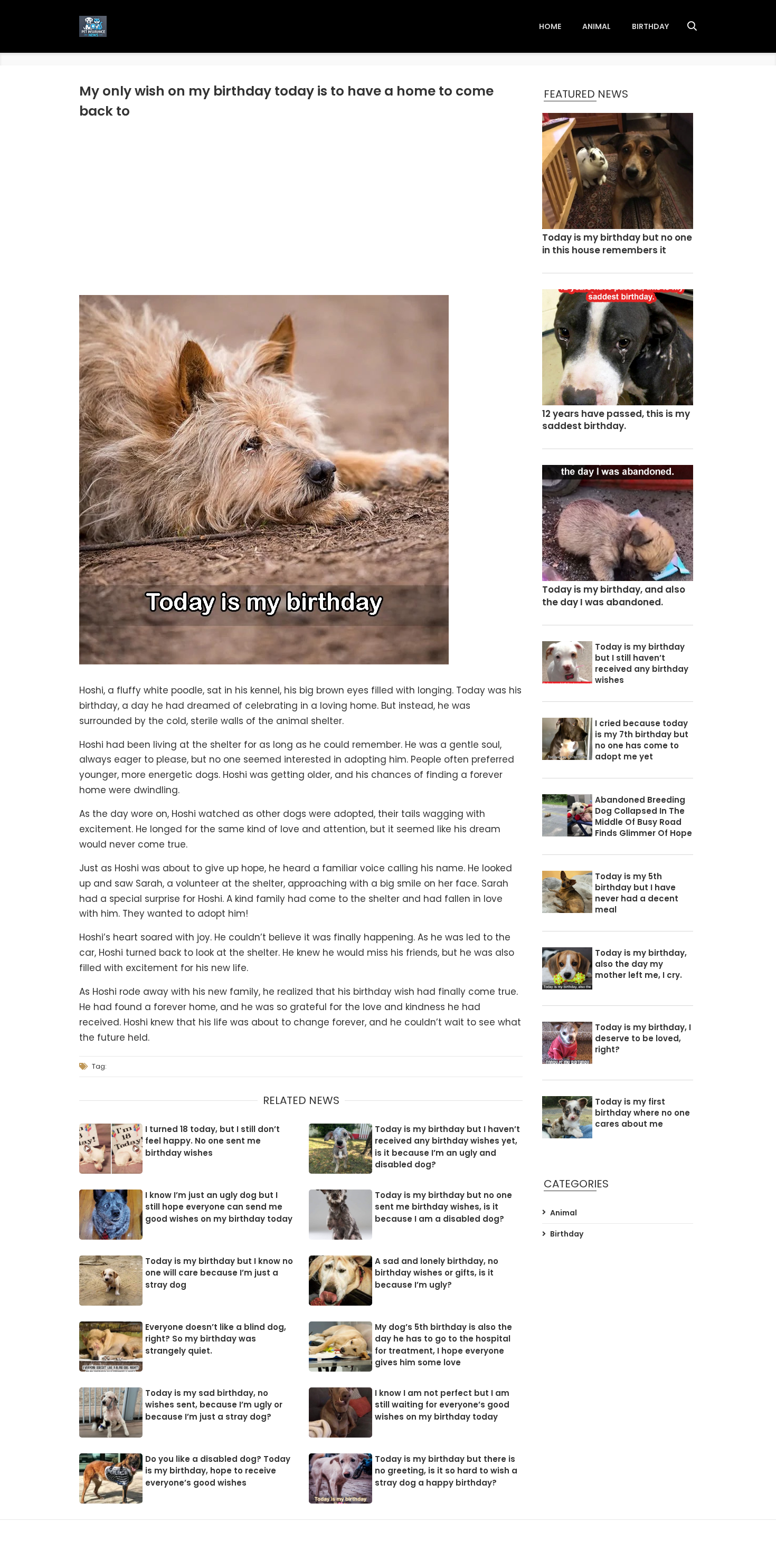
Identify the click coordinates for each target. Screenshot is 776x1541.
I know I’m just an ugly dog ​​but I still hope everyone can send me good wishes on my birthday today (218, 1207)
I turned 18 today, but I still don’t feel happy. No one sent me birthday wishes (212, 1141)
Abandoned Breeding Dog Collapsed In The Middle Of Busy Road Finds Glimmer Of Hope (643, 816)
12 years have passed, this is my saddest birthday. (616, 420)
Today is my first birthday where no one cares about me (642, 1112)
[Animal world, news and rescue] (93, 26)
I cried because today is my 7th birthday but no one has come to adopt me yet (641, 740)
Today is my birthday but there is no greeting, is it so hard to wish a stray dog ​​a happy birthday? (446, 1470)
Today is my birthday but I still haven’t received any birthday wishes (641, 663)
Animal (596, 26)
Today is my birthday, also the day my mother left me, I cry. (641, 964)
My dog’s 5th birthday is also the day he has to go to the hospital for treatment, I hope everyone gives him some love (443, 1344)
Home (550, 26)
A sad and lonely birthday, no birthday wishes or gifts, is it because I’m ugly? (436, 1272)
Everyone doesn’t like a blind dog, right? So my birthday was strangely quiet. (215, 1338)
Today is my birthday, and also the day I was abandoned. (613, 596)
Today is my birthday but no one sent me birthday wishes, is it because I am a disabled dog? (443, 1207)
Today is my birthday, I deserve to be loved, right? (643, 1038)
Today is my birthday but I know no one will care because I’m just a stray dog (219, 1272)
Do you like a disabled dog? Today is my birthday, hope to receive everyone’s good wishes (217, 1470)
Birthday (650, 26)
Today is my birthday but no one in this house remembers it (617, 244)
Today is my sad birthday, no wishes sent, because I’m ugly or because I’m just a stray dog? (213, 1404)
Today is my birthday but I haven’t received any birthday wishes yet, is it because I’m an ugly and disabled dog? (447, 1147)
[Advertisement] (301, 205)
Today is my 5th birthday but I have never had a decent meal (636, 893)
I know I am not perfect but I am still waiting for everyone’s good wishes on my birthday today (442, 1404)
